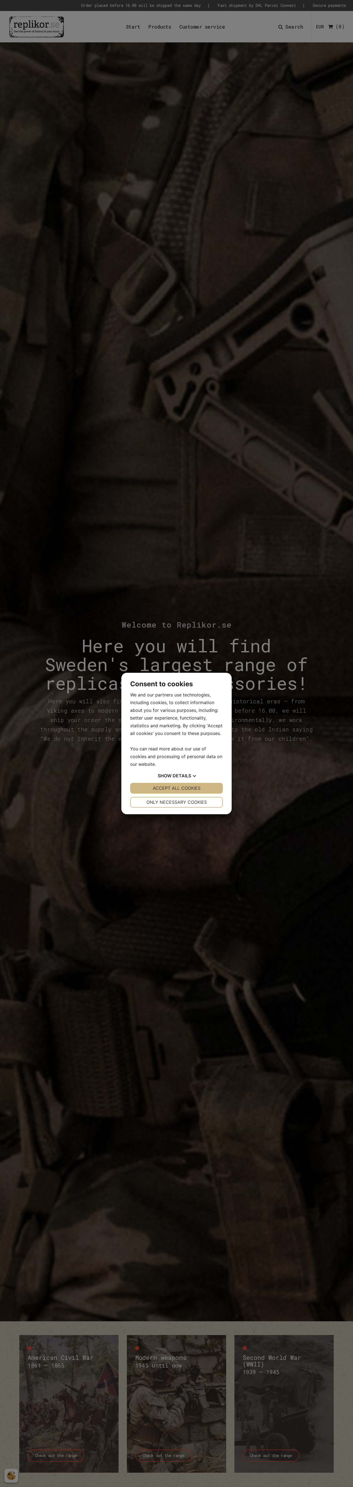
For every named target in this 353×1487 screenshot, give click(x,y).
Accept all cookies (176, 788)
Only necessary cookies (176, 802)
